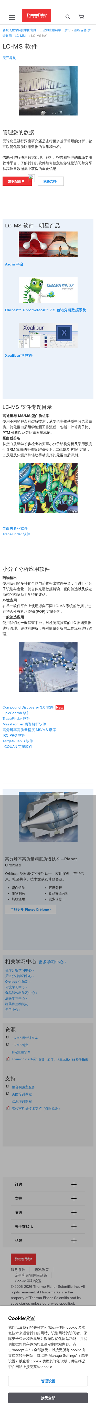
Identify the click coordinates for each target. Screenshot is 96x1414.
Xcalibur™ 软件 (19, 355)
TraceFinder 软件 (16, 534)
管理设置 (48, 1381)
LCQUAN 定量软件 (18, 746)
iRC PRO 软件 (14, 735)
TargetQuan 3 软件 (18, 741)
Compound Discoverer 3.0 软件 (28, 707)
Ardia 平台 (14, 264)
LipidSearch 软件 (16, 713)
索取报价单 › (17, 181)
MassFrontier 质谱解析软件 (24, 724)
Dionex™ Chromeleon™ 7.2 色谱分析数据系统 (45, 310)
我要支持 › (50, 181)
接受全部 (48, 1398)
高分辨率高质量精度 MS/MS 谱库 (29, 729)
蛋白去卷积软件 (15, 528)
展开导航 (9, 58)
